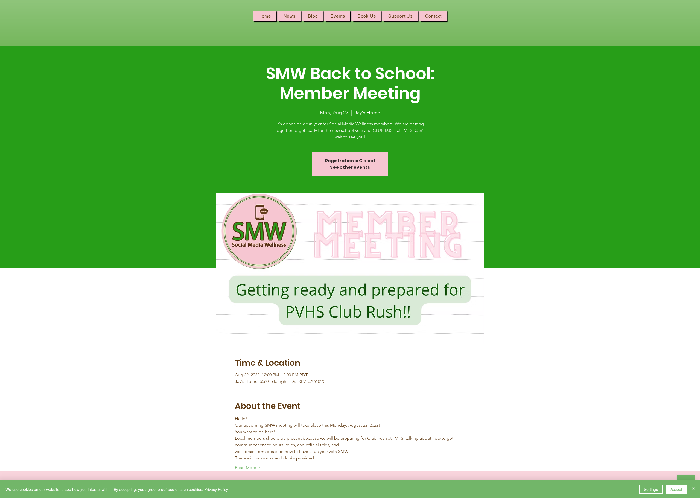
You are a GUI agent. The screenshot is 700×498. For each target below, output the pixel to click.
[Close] (693, 489)
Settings (651, 489)
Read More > (247, 467)
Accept (676, 489)
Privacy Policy (216, 489)
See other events (350, 167)
